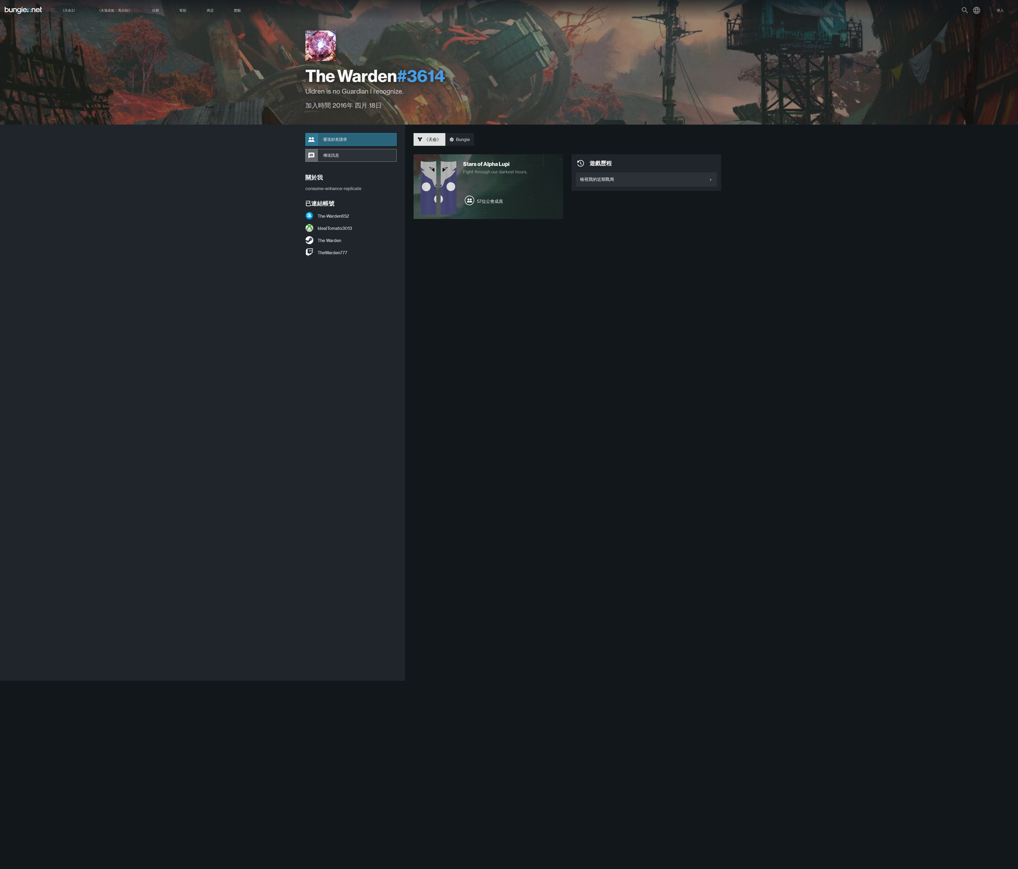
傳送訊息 (331, 155)
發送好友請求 (335, 139)
